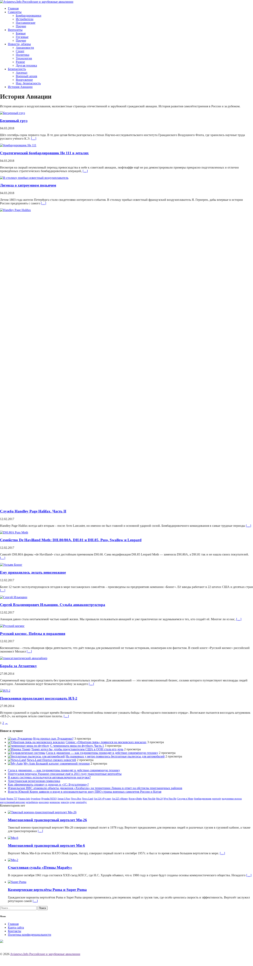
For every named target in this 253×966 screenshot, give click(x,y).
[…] (33, 138)
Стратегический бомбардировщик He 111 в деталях (44, 153)
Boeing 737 (12, 798)
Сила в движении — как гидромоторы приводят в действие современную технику (102, 753)
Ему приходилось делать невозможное (33, 572)
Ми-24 (159, 798)
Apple (3, 798)
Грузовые (22, 37)
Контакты (14, 931)
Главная (13, 8)
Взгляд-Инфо (135, 798)
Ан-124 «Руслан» (102, 798)
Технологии (24, 58)
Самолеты (15, 12)
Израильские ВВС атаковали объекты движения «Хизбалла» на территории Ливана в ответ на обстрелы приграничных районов (95, 788)
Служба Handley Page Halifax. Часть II (33, 511)
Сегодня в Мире (185, 798)
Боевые (21, 33)
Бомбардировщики (28, 15)
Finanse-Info (24, 798)
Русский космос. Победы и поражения (32, 634)
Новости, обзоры (19, 44)
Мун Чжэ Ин (169, 798)
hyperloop (36, 798)
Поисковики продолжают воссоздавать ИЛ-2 (38, 698)
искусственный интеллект (12, 802)
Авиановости (25, 47)
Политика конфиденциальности (29, 934)
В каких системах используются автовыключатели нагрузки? (49, 777)
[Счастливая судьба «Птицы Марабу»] (13, 860)
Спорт (20, 51)
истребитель (32, 802)
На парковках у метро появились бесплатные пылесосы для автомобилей (115, 756)
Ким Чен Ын (149, 798)
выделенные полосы (232, 798)
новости (65, 802)
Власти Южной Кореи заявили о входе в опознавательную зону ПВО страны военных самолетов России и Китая (84, 791)
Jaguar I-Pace (64, 798)
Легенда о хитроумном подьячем (28, 185)
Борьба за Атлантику (18, 666)
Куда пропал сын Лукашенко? (53, 738)
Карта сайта (16, 927)
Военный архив (26, 76)
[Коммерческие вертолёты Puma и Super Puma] (17, 882)
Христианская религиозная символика (34, 781)
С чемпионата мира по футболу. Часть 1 (77, 745)
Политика (22, 54)
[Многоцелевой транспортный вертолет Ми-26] (42, 812)
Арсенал (21, 72)
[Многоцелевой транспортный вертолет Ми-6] (13, 837)
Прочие (21, 26)
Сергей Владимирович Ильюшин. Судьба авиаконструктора (52, 605)
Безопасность (17, 69)
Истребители (24, 19)
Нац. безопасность (28, 83)
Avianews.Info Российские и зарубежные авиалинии (45, 954)
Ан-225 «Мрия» (120, 798)
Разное (20, 62)
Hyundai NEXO (49, 798)
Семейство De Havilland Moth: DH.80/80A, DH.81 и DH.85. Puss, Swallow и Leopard (71, 540)
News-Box (76, 798)
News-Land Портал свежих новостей (51, 760)
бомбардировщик (202, 798)
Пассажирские (25, 22)
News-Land (87, 798)
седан (72, 802)
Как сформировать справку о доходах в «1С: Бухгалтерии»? (48, 784)
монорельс (55, 802)
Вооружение (24, 79)
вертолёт (216, 798)
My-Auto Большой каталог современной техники (57, 763)
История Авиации (20, 87)
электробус (81, 802)
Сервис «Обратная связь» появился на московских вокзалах (106, 742)
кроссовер (44, 802)
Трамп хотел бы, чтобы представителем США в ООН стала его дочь (77, 749)
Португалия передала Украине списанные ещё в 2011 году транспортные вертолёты (65, 773)
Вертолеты (15, 29)
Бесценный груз (13, 121)
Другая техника (26, 65)
